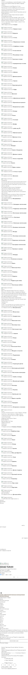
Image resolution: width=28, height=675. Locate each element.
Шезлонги (6, 13)
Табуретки (14, 6)
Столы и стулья (5, 2)
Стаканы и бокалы (5, 412)
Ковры (12, 290)
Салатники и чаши (5, 414)
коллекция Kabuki (20, 594)
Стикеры (3, 303)
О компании (18, 653)
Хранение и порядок (18, 295)
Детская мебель (5, 493)
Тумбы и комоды (5, 304)
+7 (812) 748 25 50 (8, 660)
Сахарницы (4, 424)
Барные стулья (8, 6)
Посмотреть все (14, 641)
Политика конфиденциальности (9, 668)
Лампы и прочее (5, 186)
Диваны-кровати (9, 12)
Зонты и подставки (5, 21)
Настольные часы (22, 299)
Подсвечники (4, 302)
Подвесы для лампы (18, 195)
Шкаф (3, 567)
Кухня (2, 411)
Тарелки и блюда (22, 412)
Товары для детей (5, 491)
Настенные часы (13, 299)
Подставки (4, 425)
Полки (7, 17)
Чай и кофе (18, 415)
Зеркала (9, 290)
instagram (10, 665)
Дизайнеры (2, 501)
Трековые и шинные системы (19, 184)
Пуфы (2, 13)
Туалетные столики (19, 9)
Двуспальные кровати (6, 14)
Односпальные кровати (18, 14)
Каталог (2, 500)
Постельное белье (9, 300)
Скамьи (15, 10)
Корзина (9, 655)
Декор (3, 289)
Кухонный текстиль (11, 415)
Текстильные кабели (6, 197)
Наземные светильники (7, 190)
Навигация (7, 647)
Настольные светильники (20, 181)
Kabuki (1, 603)
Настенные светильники (7, 183)
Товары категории (8, 27)
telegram (2, 665)
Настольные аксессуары (7, 295)
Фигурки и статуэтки (6, 292)
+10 (4, 26)
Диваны (3, 12)
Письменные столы (10, 9)
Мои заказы (14, 655)
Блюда (3, 419)
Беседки (3, 20)
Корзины (3, 306)
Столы (18, 6)
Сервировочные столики (7, 10)
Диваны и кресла (13, 2)
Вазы (2, 290)
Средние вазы (18, 297)
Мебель (3, 0)
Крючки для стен (10, 306)
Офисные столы (13, 19)
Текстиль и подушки (19, 290)
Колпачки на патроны (11, 194)
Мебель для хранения (6, 3)
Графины (3, 422)
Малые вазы (11, 297)
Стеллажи (11, 17)
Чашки (14, 418)
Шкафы (15, 17)
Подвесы (11, 195)
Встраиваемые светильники (8, 187)
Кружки (11, 418)
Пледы (3, 300)
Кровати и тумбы (21, 2)
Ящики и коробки (18, 306)
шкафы (1, 594)
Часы (5, 290)
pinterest (14, 665)
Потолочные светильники (7, 181)
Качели (12, 21)
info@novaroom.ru (14, 498)
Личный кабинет (15, 647)
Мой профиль (20, 655)
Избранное (4, 655)
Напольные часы (5, 299)
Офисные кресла (5, 19)
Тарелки (7, 419)
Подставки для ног (21, 12)
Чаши (11, 421)
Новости (23, 653)
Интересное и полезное (11, 296)
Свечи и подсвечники (17, 292)
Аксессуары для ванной (20, 293)
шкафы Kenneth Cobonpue (10, 594)
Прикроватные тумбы (6, 16)
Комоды (3, 17)
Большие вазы (4, 297)
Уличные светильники (6, 184)
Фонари (15, 190)
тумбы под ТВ (21, 17)
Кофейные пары (5, 418)
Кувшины (8, 422)
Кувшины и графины (15, 414)
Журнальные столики (6, 7)
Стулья (3, 6)
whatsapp (6, 665)
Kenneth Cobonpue (4, 564)
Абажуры (3, 194)
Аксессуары (7, 417)
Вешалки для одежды (15, 304)
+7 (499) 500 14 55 (5, 498)
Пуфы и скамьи (18, 21)
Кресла (15, 12)
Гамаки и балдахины (10, 20)
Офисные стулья (21, 19)
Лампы (18, 194)
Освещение (4, 180)
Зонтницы (22, 304)
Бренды (2, 503)
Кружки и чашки (14, 412)
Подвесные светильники (14, 188)
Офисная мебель (16, 3)
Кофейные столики (16, 7)
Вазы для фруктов (5, 421)
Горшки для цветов (10, 293)
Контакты (21, 647)
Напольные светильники (19, 183)
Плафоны (6, 195)
